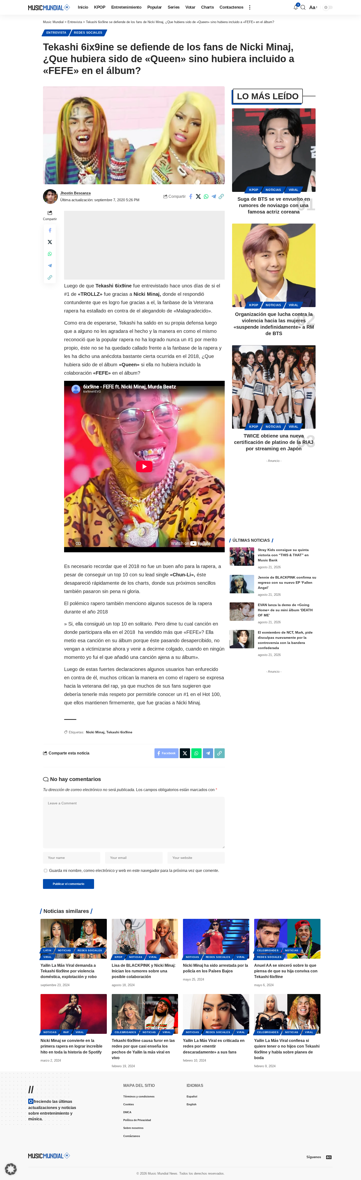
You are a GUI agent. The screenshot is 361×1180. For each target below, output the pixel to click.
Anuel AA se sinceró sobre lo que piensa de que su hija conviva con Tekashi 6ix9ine (286, 971)
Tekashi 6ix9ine (119, 732)
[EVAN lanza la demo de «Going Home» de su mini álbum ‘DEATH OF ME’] (242, 611)
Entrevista (56, 32)
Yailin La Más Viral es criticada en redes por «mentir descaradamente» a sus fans (214, 1046)
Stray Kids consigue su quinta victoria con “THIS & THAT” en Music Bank (283, 555)
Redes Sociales (88, 32)
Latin (47, 950)
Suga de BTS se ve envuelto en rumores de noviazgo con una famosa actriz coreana (273, 205)
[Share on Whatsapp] (206, 196)
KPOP (253, 189)
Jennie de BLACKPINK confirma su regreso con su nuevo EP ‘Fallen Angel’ (287, 582)
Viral (294, 189)
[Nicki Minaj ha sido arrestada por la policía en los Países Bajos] (216, 939)
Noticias (273, 189)
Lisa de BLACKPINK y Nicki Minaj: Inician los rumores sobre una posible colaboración (144, 971)
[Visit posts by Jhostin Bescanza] (50, 196)
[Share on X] (198, 196)
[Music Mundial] (49, 7)
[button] (249, 7)
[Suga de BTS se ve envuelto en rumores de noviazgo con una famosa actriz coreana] (274, 150)
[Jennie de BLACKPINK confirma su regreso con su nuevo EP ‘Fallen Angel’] (242, 584)
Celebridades (267, 950)
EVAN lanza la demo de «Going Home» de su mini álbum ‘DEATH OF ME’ (285, 610)
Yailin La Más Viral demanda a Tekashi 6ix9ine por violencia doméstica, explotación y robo (69, 971)
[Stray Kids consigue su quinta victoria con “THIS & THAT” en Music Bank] (242, 556)
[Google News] (329, 1157)
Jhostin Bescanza (75, 193)
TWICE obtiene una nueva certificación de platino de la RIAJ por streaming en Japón (273, 442)
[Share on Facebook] (190, 196)
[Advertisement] (144, 245)
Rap (66, 1032)
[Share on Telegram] (213, 196)
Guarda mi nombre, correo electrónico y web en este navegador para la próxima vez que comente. (134, 870)
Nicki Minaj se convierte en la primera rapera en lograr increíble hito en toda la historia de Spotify (71, 1046)
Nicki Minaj (95, 732)
